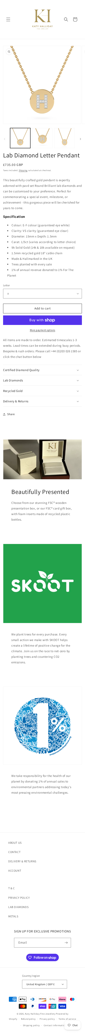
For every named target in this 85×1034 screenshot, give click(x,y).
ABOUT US (15, 843)
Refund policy (28, 1018)
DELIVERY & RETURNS (22, 861)
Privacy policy (47, 1018)
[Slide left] (4, 139)
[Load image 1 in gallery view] (20, 138)
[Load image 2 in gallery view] (42, 138)
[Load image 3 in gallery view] (64, 138)
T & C (11, 888)
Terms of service (67, 1018)
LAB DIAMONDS (18, 907)
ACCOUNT (14, 870)
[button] (8, 19)
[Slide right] (80, 139)
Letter (6, 285)
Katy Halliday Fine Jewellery (40, 1013)
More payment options (42, 330)
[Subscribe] (66, 943)
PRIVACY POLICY (19, 898)
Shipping (23, 170)
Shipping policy (31, 1025)
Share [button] (11, 414)
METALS (13, 916)
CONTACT (14, 852)
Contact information (55, 1025)
